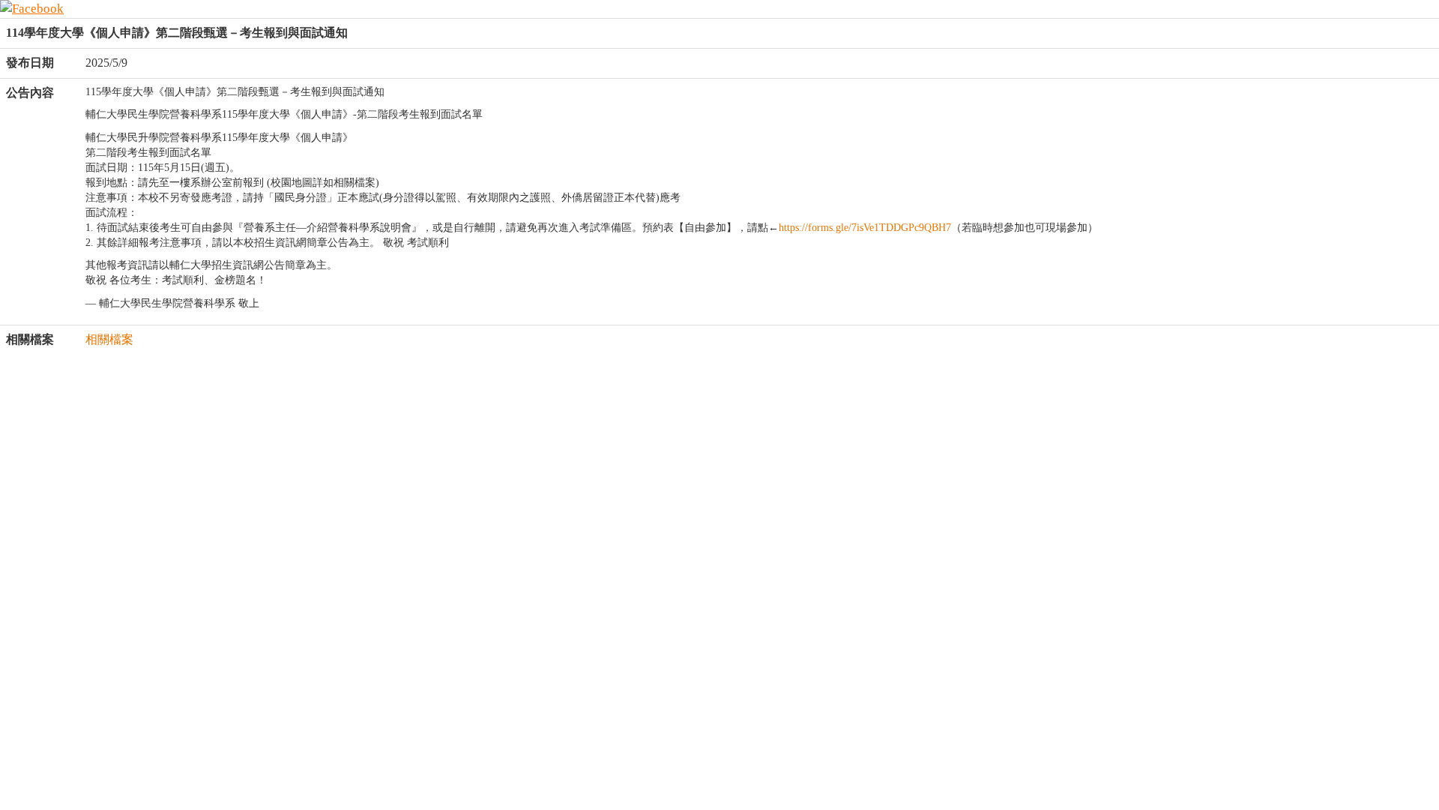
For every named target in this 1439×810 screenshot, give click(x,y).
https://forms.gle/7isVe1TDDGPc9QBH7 (865, 227)
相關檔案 (109, 339)
